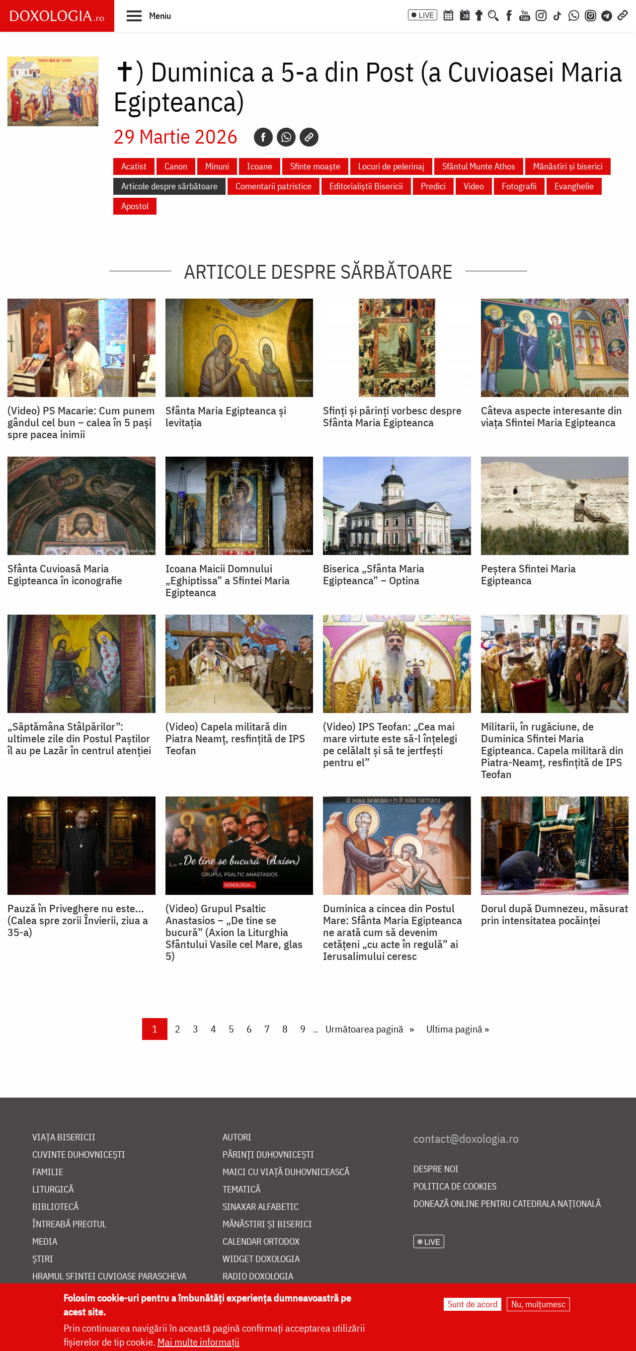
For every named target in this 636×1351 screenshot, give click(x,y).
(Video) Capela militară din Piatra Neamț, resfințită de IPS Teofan (235, 738)
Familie (47, 1172)
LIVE (426, 15)
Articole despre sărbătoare (169, 186)
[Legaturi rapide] (623, 14)
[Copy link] (309, 137)
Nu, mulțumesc (538, 1304)
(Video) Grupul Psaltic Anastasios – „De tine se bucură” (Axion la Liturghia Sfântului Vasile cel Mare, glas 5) (234, 932)
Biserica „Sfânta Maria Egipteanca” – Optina (373, 574)
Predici (433, 186)
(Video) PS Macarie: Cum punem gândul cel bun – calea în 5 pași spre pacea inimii (81, 422)
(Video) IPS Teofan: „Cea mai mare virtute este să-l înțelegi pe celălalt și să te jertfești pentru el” (390, 744)
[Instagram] (541, 14)
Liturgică (53, 1190)
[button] (149, 15)
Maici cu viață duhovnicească (286, 1172)
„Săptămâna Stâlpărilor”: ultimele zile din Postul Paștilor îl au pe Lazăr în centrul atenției (79, 738)
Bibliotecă (55, 1207)
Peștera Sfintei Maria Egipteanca (528, 574)
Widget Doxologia (261, 1259)
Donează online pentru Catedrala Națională (507, 1204)
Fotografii (519, 186)
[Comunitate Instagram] (590, 14)
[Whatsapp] (286, 137)
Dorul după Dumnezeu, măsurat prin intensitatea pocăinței (554, 914)
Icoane (259, 166)
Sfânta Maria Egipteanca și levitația (225, 416)
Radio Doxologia (258, 1277)
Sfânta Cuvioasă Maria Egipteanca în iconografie (64, 574)
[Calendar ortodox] (448, 14)
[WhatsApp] (574, 14)
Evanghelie (574, 186)
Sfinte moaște (315, 166)
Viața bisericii (63, 1137)
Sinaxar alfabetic (261, 1207)
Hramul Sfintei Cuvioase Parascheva (109, 1277)
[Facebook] (509, 14)
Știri (42, 1259)
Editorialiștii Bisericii (366, 186)
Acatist (134, 166)
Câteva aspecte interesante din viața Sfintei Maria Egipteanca (551, 416)
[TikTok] (557, 14)
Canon (175, 166)
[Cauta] (493, 14)
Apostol (135, 206)
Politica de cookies (454, 1187)
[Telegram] (607, 14)
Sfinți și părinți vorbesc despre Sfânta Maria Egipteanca (392, 416)
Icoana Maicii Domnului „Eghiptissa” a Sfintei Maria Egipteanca (227, 580)
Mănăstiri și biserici (568, 166)
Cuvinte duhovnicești (78, 1155)
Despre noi (436, 1169)
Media (44, 1242)
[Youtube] (525, 14)
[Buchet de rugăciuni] (479, 14)
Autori (237, 1137)
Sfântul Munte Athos (478, 166)
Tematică (241, 1190)
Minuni (217, 166)
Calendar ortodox (261, 1242)
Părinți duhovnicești (268, 1155)
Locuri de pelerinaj (391, 166)
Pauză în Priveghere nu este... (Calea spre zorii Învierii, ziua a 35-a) (77, 920)
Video (474, 186)
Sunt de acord (472, 1304)
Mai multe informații (198, 1342)
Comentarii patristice (274, 186)
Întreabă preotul (69, 1224)
